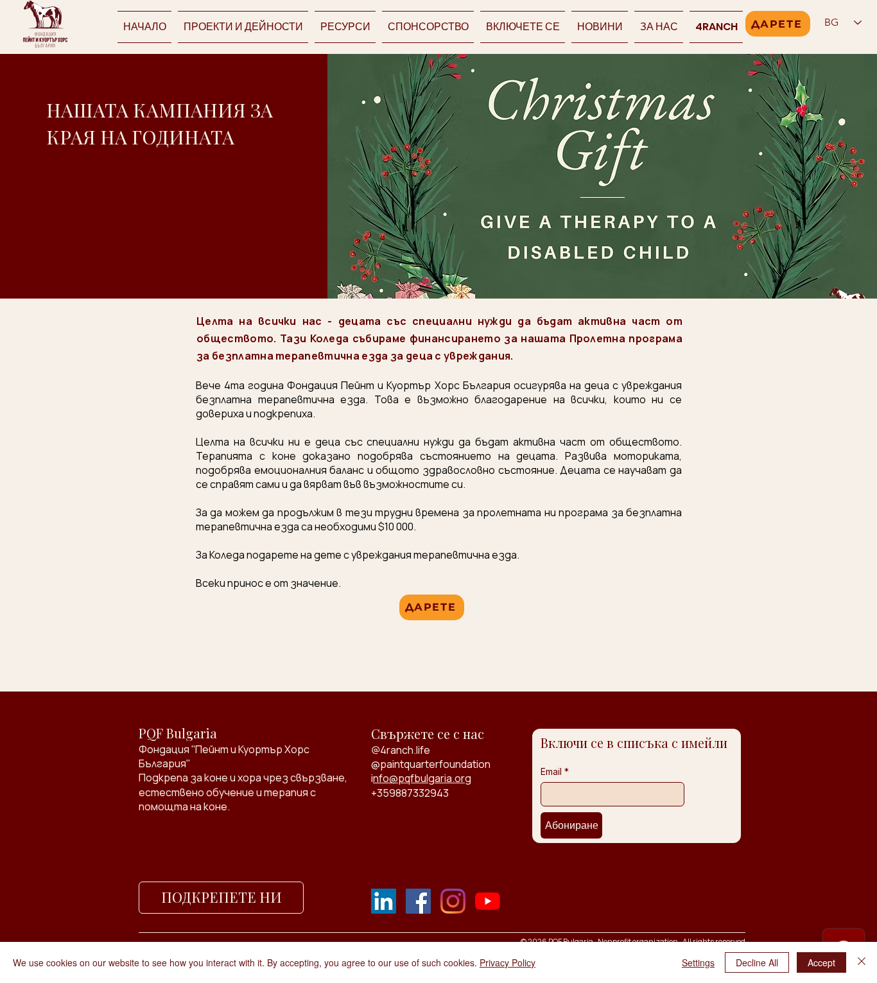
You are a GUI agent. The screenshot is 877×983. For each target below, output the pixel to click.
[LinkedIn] (383, 901)
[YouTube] (487, 901)
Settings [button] (698, 962)
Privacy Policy (507, 962)
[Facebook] (418, 901)
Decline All (757, 962)
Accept (821, 962)
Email (555, 771)
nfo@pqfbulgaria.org (422, 778)
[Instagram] (452, 901)
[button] (522, 27)
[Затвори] (861, 962)
